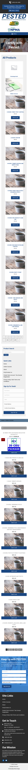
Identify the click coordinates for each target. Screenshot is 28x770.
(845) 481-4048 (8, 737)
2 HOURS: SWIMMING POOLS (14, 504)
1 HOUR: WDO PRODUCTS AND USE (14, 457)
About (5, 369)
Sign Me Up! (14, 412)
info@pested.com (8, 742)
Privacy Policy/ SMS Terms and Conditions (12, 380)
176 (7, 340)
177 (11, 340)
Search (6, 354)
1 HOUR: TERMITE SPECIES (14, 481)
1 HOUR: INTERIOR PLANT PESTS (14, 576)
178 (15, 340)
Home (2, 36)
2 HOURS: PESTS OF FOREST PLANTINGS (14, 553)
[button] (14, 444)
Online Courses (8, 366)
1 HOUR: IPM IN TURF (14, 599)
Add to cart (15, 117)
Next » (20, 649)
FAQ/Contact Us (8, 372)
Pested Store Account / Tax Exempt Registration (13, 376)
